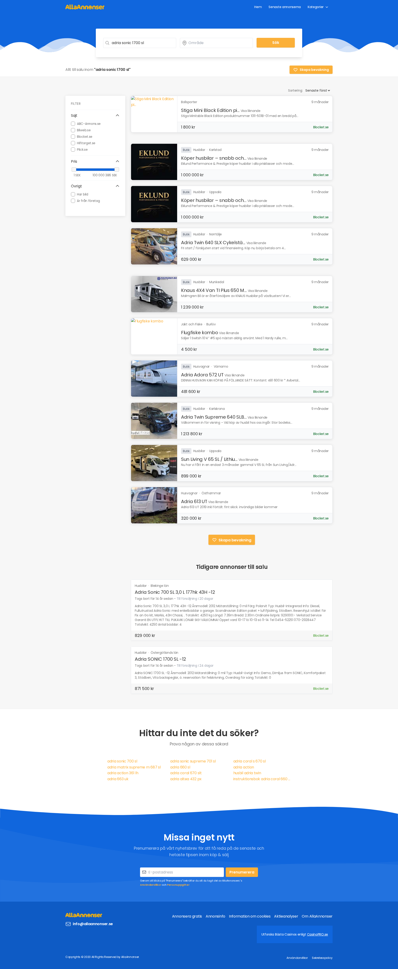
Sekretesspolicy (322, 958)
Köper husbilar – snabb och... (213, 158)
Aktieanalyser (286, 916)
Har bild (82, 194)
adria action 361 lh (122, 773)
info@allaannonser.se (93, 924)
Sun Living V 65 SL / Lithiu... (209, 459)
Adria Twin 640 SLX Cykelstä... (213, 242)
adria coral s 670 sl (249, 761)
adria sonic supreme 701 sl (193, 761)
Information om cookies (249, 916)
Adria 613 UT (194, 501)
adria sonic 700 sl (122, 761)
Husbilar (141, 585)
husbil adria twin (247, 773)
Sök (275, 42)
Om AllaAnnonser (317, 916)
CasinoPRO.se (317, 934)
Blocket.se (84, 136)
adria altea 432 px (186, 779)
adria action (243, 767)
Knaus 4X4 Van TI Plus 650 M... (214, 290)
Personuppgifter (178, 885)
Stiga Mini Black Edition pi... (210, 110)
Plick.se (82, 149)
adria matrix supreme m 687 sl (134, 767)
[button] (95, 116)
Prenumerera (241, 872)
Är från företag (88, 200)
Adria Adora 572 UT (202, 375)
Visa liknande (250, 110)
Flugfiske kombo (199, 332)
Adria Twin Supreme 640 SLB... (213, 417)
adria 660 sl (180, 767)
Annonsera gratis (187, 916)
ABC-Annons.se (89, 123)
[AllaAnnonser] (85, 6)
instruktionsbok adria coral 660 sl (262, 779)
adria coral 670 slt (186, 773)
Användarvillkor (150, 885)
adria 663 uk (117, 779)
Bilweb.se (84, 130)
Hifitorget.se (86, 143)
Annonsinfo (215, 916)
